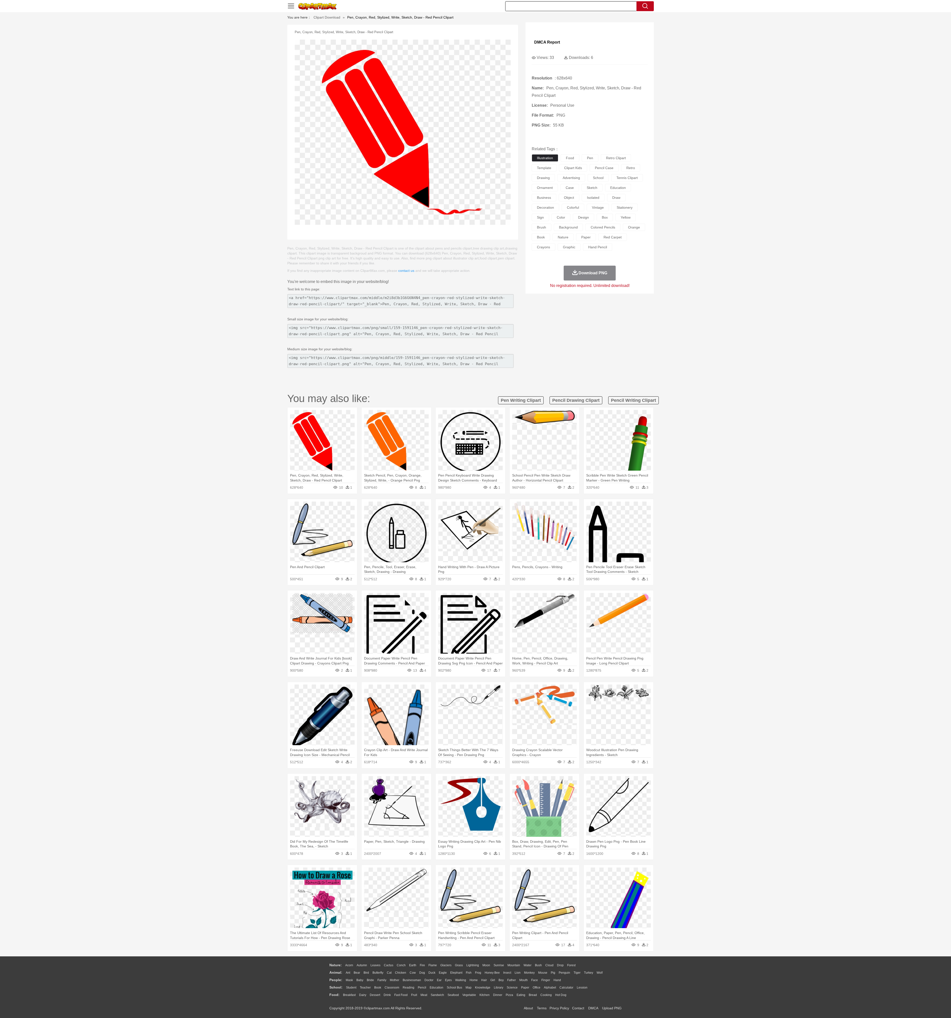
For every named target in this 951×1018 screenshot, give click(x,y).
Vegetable (469, 995)
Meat (424, 995)
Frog (478, 972)
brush (541, 227)
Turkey (588, 972)
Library (498, 987)
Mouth (523, 980)
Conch (401, 965)
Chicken (400, 972)
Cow (413, 972)
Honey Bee (492, 972)
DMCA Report (547, 42)
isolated (593, 198)
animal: (335, 972)
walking (460, 980)
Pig (553, 972)
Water (527, 965)
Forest (571, 965)
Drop (560, 965)
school (598, 178)
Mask (349, 980)
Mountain (513, 965)
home (474, 980)
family (381, 980)
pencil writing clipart (633, 400)
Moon (486, 965)
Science (512, 987)
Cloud (549, 965)
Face (534, 980)
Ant (348, 972)
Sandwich (437, 995)
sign (540, 217)
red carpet (613, 237)
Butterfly (377, 972)
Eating (521, 995)
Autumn (362, 965)
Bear (357, 972)
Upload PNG (612, 1008)
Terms (542, 1008)
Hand (557, 980)
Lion (518, 972)
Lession (582, 987)
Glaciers (445, 965)
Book (377, 987)
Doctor (428, 980)
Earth (412, 965)
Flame (432, 965)
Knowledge (482, 987)
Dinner (497, 995)
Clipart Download (327, 17)
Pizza (509, 995)
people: (335, 980)
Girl (492, 980)
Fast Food (401, 995)
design (583, 217)
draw (616, 198)
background (568, 227)
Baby (359, 980)
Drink (387, 995)
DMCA (593, 1008)
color (561, 217)
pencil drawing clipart (576, 400)
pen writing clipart (521, 400)
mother (394, 980)
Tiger (577, 972)
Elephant (456, 972)
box (605, 217)
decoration (545, 207)
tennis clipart (627, 178)
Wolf (600, 972)
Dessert (375, 995)
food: (334, 995)
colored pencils (603, 227)
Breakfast (349, 995)
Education (436, 987)
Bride (370, 980)
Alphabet (550, 987)
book (541, 237)
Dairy (362, 995)
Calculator (566, 987)
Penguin (564, 972)
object (569, 198)
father (511, 980)
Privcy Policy (559, 1008)
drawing (543, 178)
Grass (459, 965)
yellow (626, 217)
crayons (543, 247)
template (544, 168)
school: (336, 987)
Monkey (529, 972)
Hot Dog (560, 995)
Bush (538, 965)
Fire (422, 965)
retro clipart (616, 158)
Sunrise (499, 965)
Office (536, 987)
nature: (335, 965)
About (528, 1008)
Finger (545, 980)
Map (469, 987)
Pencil (422, 987)
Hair (484, 980)
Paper (525, 987)
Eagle (443, 972)
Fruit (414, 995)
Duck (431, 972)
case (570, 188)
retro (630, 168)
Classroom (392, 987)
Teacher (365, 987)
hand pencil (597, 247)
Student (351, 987)
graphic (569, 247)
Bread (533, 995)
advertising (571, 178)
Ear (439, 980)
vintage (598, 207)
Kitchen (484, 995)
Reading (408, 987)
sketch (592, 188)
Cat (389, 972)
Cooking (546, 995)
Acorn (349, 965)
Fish (469, 972)
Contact (578, 1008)
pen (590, 158)
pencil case (604, 168)
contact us (406, 271)
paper (586, 237)
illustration (545, 158)
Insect (507, 972)
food (570, 158)
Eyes (448, 980)
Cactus (388, 965)
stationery (625, 207)
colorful (573, 207)
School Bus (454, 987)
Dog (422, 972)
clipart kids (573, 168)
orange (634, 227)
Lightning (472, 965)
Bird (366, 972)
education (618, 188)
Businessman (412, 980)
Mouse (542, 972)
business (544, 198)
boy (501, 980)
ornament (545, 188)
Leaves (375, 965)
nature (563, 237)
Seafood (453, 995)
